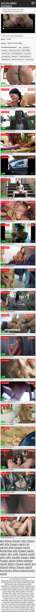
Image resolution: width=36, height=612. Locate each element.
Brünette (4, 50)
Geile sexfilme (12, 589)
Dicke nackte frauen (18, 591)
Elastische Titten (14, 50)
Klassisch (15, 56)
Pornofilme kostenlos (17, 586)
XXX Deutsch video (10, 584)
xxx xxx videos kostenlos (9, 4)
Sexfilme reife (24, 607)
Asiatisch (26, 47)
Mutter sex (24, 593)
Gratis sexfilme (14, 607)
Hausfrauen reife (7, 580)
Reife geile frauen (15, 593)
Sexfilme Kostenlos (27, 582)
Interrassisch (6, 56)
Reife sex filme (30, 611)
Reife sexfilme (26, 606)
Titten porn (29, 591)
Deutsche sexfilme (20, 597)
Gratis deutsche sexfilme (18, 602)
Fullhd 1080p (26, 50)
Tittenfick (5, 593)
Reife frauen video (15, 606)
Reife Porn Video (15, 582)
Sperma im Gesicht (18, 59)
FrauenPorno (5, 586)
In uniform (27, 53)
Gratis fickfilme (25, 588)
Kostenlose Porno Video (26, 595)
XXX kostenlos (30, 589)
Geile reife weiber (11, 595)
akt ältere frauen (10, 541)
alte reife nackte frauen (14, 557)
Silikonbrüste (6, 59)
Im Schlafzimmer (17, 53)
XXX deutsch (15, 588)
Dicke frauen (7, 591)
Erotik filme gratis (25, 604)
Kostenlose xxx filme (24, 584)
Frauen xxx (21, 589)
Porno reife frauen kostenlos (20, 609)
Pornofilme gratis (8, 597)
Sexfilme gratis (30, 586)
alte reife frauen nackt (21, 554)
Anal (20, 47)
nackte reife (29, 59)
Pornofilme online (7, 600)
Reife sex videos (13, 598)
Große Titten (6, 53)
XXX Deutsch (17, 580)
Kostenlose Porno (28, 580)
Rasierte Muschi (25, 56)
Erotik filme (5, 582)
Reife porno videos (26, 598)
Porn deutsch (6, 588)
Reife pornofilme (18, 611)
